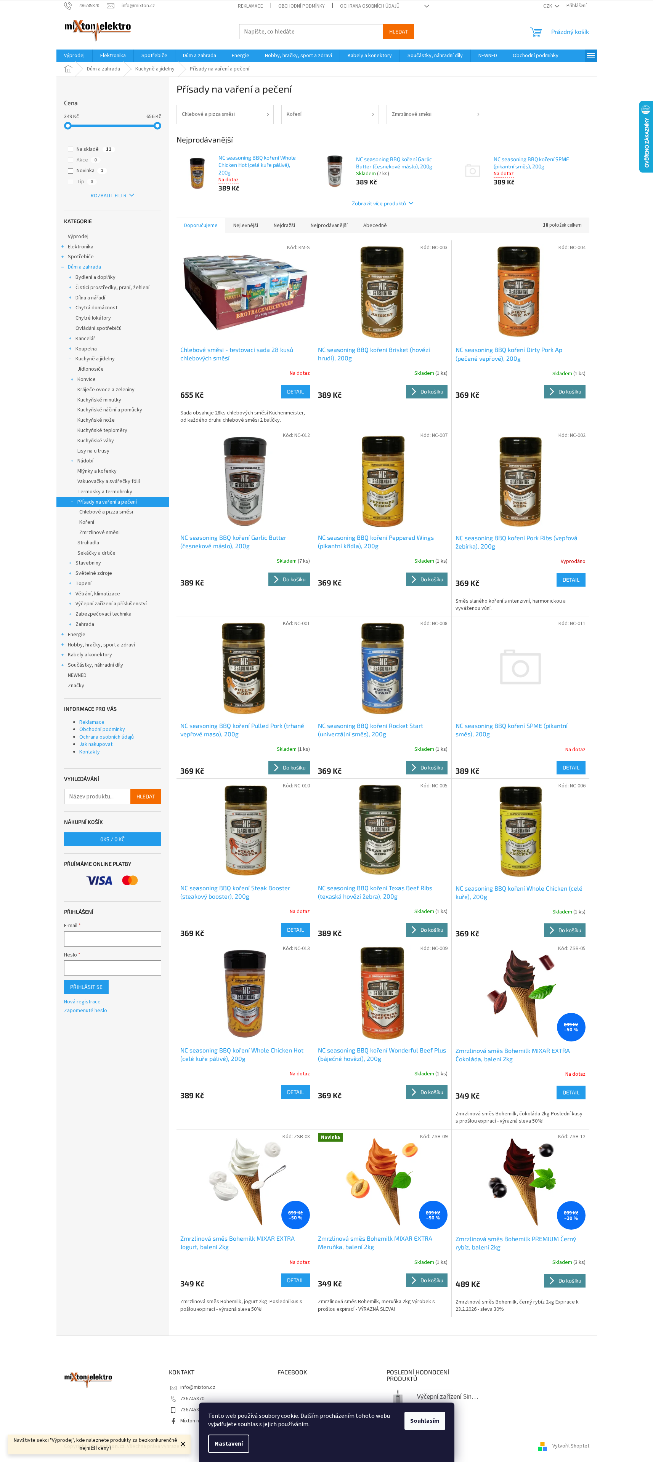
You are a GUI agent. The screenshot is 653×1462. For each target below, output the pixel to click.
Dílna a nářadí (90, 298)
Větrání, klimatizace (97, 594)
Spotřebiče (81, 257)
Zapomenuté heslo (85, 1010)
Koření (86, 522)
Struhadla (88, 543)
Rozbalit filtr (109, 196)
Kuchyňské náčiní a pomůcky (109, 410)
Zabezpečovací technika (103, 614)
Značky (76, 685)
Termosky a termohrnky (104, 492)
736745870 (192, 1399)
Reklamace (250, 6)
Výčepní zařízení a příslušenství (111, 604)
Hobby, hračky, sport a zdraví (101, 645)
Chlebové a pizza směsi (106, 512)
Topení (83, 583)
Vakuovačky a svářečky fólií (108, 481)
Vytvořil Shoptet (570, 1446)
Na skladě (94, 149)
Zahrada (84, 624)
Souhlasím (425, 1421)
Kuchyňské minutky (99, 400)
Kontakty (89, 752)
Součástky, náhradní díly (95, 665)
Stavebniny (88, 563)
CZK (548, 6)
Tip (85, 182)
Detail (295, 391)
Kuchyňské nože (96, 420)
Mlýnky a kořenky (97, 471)
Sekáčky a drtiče (96, 553)
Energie (76, 634)
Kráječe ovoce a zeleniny (106, 389)
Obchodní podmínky (301, 6)
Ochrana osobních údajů (370, 6)
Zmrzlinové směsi (99, 532)
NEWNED (77, 675)
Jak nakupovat (95, 744)
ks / (112, 839)
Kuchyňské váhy (95, 441)
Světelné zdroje (93, 573)
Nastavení (229, 1444)
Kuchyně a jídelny (95, 359)
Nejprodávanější (329, 225)
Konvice (86, 379)
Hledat (398, 31)
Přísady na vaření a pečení (107, 502)
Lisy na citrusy (93, 451)
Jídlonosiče (90, 369)
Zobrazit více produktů (379, 203)
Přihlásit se (86, 987)
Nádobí (85, 461)
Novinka (90, 170)
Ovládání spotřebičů (98, 328)
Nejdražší (284, 225)
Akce (87, 160)
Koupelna (86, 349)
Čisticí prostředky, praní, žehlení (112, 287)
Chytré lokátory (93, 318)
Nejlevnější (245, 225)
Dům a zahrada (84, 267)
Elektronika (80, 247)
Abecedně (375, 225)
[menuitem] (74, 56)
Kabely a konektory (90, 655)
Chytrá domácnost (96, 308)
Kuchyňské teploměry (102, 430)
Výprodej (78, 236)
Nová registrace (82, 1002)
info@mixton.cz (197, 1387)
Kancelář (85, 338)
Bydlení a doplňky (95, 277)
